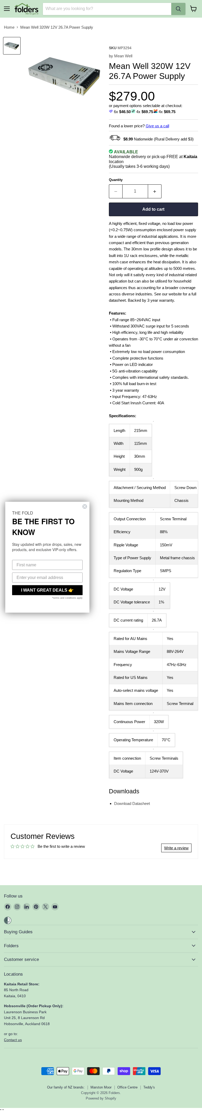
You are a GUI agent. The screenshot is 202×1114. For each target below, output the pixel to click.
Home (9, 27)
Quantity (116, 180)
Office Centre (127, 1087)
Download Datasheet (132, 803)
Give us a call (157, 126)
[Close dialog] (84, 506)
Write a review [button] (176, 848)
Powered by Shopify (101, 1098)
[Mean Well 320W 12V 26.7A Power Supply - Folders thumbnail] (11, 45)
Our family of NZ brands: (66, 1087)
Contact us (13, 1040)
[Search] (178, 9)
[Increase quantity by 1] (154, 191)
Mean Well (123, 56)
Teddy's (149, 1087)
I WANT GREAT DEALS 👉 (47, 590)
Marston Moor (101, 1087)
